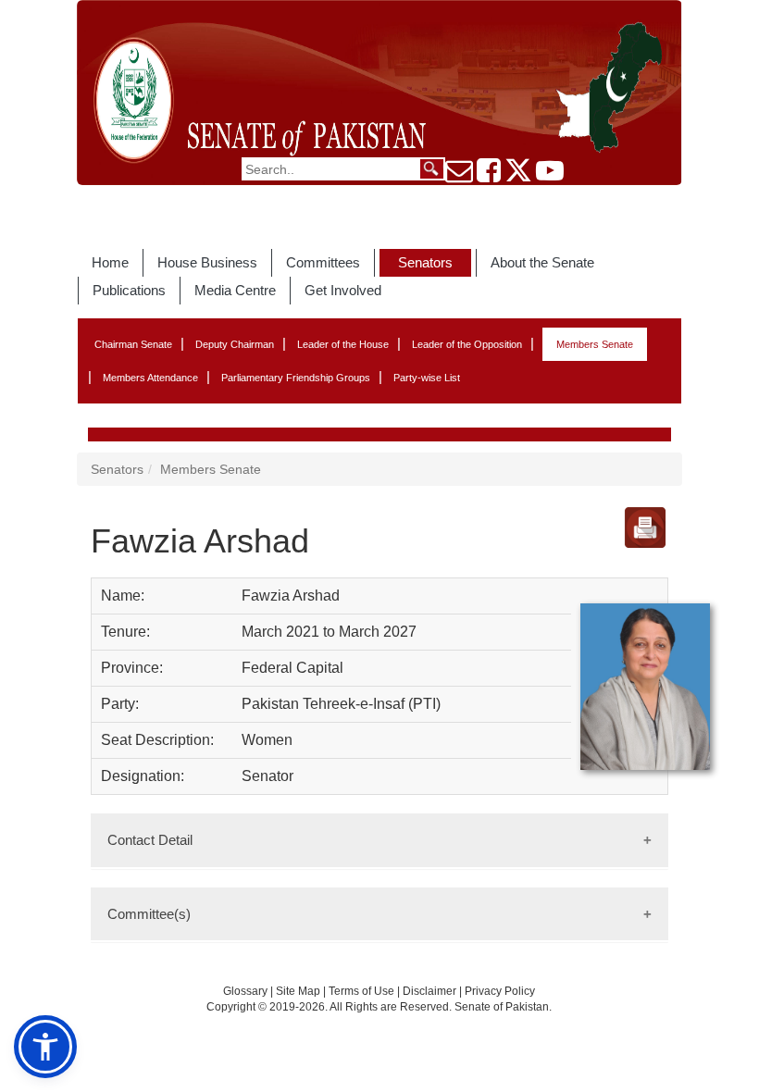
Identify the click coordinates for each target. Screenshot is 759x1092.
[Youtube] (550, 175)
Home (110, 262)
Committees (323, 262)
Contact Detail (150, 840)
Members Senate (594, 344)
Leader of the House (343, 344)
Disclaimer (431, 991)
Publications (129, 290)
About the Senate (542, 262)
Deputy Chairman (234, 344)
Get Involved (343, 290)
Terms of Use (363, 991)
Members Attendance (150, 377)
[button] (45, 1046)
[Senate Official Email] (459, 175)
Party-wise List (426, 377)
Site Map (298, 991)
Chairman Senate (133, 344)
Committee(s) (149, 914)
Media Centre (235, 290)
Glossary (245, 991)
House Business (207, 262)
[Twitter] (518, 175)
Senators (425, 262)
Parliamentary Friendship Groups (295, 377)
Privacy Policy (500, 991)
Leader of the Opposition (467, 344)
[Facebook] (489, 175)
